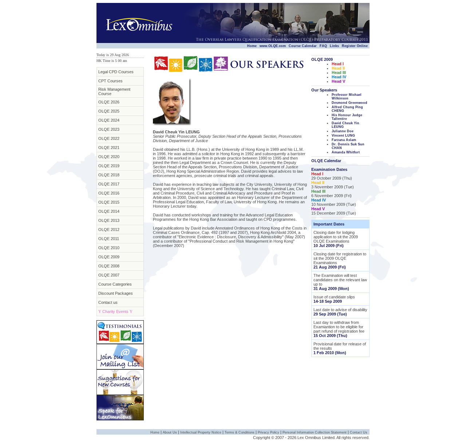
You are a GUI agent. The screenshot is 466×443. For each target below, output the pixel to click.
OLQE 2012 (108, 229)
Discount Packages (115, 293)
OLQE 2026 (108, 102)
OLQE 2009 (108, 257)
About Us (170, 432)
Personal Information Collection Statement (315, 432)
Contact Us (358, 432)
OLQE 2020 (108, 156)
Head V (338, 81)
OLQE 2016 (108, 193)
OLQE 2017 (108, 184)
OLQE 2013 (108, 220)
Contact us (108, 302)
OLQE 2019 (108, 166)
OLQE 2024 (108, 120)
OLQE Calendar (326, 160)
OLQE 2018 (108, 175)
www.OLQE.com (273, 46)
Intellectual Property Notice (200, 432)
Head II (338, 68)
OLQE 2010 (108, 248)
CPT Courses (110, 81)
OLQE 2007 (108, 275)
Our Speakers (324, 90)
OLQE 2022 (108, 138)
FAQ (323, 46)
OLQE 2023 (108, 129)
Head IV (339, 77)
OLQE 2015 (108, 202)
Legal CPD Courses (116, 72)
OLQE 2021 (108, 147)
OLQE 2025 (108, 111)
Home (252, 46)
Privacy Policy (268, 432)
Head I (338, 64)
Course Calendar (303, 46)
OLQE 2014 (108, 211)
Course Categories (115, 284)
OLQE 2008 (108, 266)
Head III (339, 72)
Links (334, 46)
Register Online (355, 46)
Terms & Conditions (239, 432)
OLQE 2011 (108, 238)
